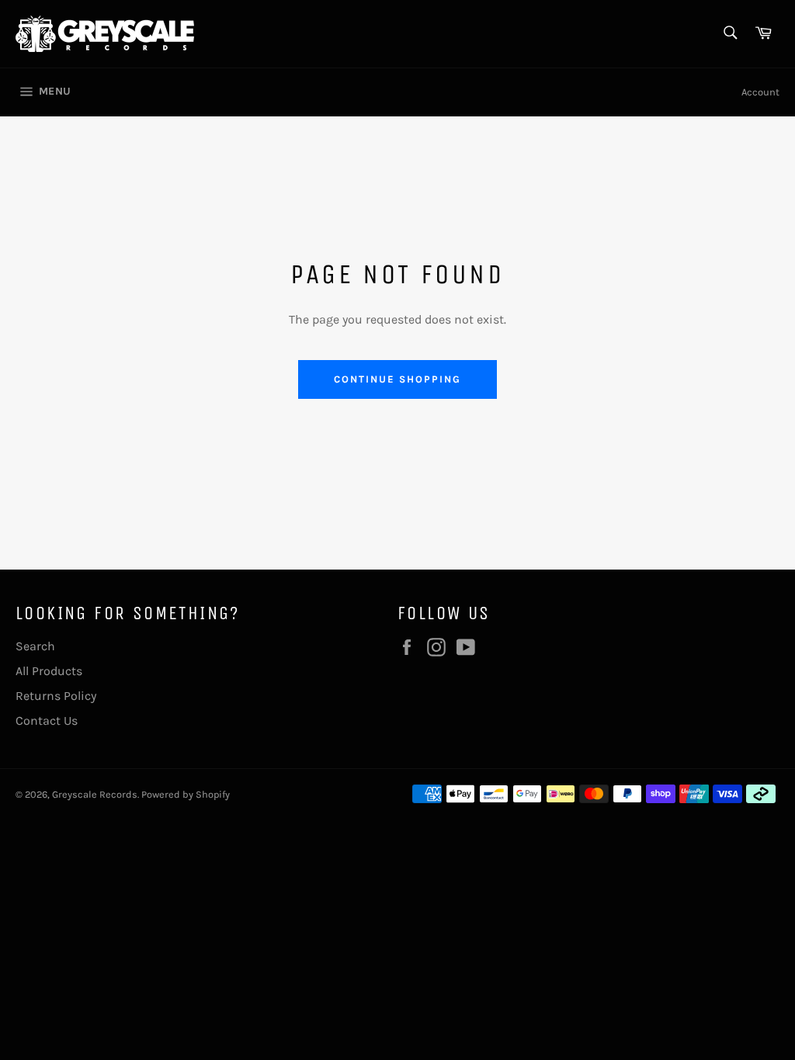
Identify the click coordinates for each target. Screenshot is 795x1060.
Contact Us (47, 720)
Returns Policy (56, 695)
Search (35, 646)
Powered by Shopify (185, 794)
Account (760, 92)
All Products (49, 670)
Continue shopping (397, 379)
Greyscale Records (94, 794)
